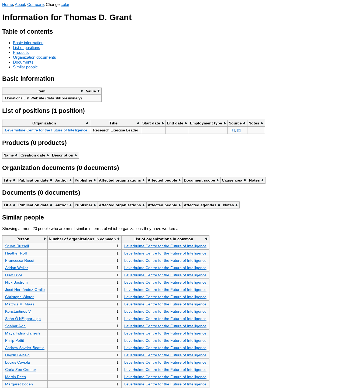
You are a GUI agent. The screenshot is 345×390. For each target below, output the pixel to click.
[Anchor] (57, 31)
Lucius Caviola (17, 362)
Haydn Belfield (17, 355)
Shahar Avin (15, 326)
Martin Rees (15, 377)
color (65, 4)
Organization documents (34, 57)
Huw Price (13, 275)
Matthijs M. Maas (19, 304)
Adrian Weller (16, 268)
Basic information (28, 42)
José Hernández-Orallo (25, 289)
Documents (23, 62)
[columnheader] (43, 91)
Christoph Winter (19, 297)
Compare (35, 4)
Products (21, 52)
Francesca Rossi (19, 260)
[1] (232, 130)
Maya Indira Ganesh (22, 333)
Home (7, 4)
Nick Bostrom (16, 282)
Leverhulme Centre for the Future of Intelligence (46, 130)
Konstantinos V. (18, 311)
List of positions (26, 47)
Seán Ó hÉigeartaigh (23, 318)
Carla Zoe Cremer (20, 369)
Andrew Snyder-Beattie (24, 348)
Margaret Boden (19, 384)
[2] (239, 130)
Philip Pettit (14, 340)
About (20, 4)
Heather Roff (16, 253)
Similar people (25, 67)
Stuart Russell (17, 246)
